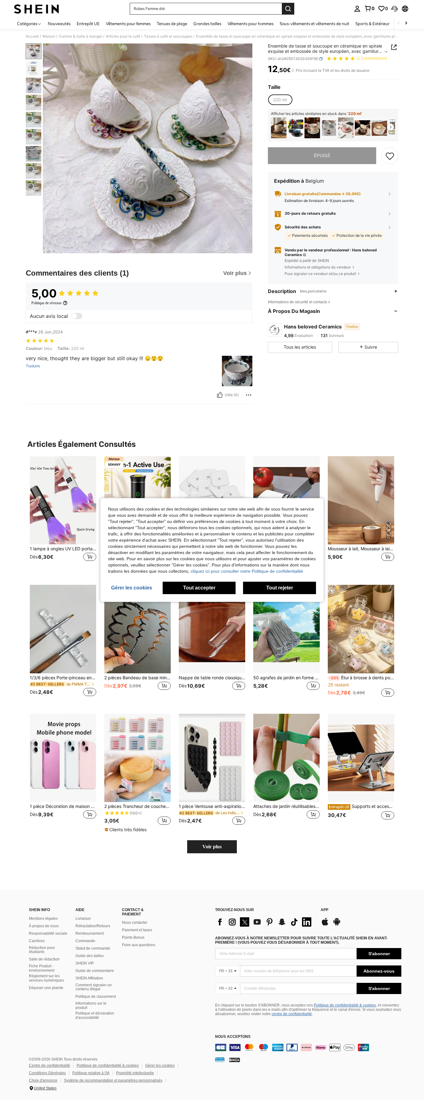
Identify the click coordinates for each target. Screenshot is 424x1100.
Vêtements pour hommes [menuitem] (250, 23)
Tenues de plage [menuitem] (172, 23)
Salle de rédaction (44, 959)
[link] (369, 8)
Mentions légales (43, 918)
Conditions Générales (47, 1073)
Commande (85, 941)
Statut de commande (92, 948)
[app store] (325, 925)
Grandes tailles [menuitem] (207, 23)
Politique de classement (95, 996)
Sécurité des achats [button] (303, 227)
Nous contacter (134, 922)
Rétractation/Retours (92, 926)
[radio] (280, 99)
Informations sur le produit (90, 1005)
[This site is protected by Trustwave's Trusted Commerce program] (219, 1059)
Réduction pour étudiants (42, 950)
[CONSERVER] (389, 155)
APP (324, 910)
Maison (49, 36)
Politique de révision (46, 303)
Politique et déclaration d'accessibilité (94, 1015)
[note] (126, 830)
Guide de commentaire (94, 971)
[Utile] (219, 395)
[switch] (76, 316)
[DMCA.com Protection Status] (234, 1059)
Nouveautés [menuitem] (59, 23)
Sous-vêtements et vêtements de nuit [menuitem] (314, 23)
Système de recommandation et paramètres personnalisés (113, 1080)
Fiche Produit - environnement (41, 968)
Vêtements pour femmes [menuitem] (128, 23)
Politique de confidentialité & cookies (345, 1005)
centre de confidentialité (292, 1014)
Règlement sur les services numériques (46, 978)
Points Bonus (133, 937)
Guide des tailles (89, 956)
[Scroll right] (406, 23)
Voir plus (212, 846)
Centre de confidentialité (49, 1065)
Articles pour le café (123, 36)
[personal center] (357, 8)
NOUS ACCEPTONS (232, 1037)
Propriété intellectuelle (135, 1073)
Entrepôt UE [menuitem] (88, 23)
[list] (264, 922)
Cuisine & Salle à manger (80, 36)
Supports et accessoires (361, 806)
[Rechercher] (288, 9)
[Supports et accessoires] (361, 758)
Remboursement (89, 933)
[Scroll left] (398, 23)
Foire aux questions (138, 945)
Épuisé (322, 155)
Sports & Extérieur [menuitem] (372, 23)
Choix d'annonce (43, 1080)
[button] (394, 8)
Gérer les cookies (160, 1065)
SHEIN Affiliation (89, 978)
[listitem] (278, 127)
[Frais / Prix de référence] (293, 70)
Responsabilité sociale (48, 933)
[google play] (336, 925)
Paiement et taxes (137, 930)
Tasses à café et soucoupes (168, 36)
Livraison (83, 918)
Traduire (33, 366)
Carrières (37, 941)
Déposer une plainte (46, 988)
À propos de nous (44, 926)
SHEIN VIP (84, 963)
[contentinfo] (308, 1047)
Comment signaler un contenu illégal (93, 987)
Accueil (32, 36)
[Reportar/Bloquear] (248, 395)
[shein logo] (36, 8)
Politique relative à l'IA (91, 1073)
